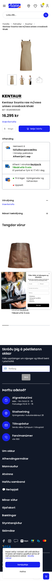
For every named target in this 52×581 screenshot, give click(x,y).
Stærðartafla (9, 121)
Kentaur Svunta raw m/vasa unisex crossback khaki (25, 28)
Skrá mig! (38, 305)
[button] (4, 5)
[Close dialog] (49, 274)
